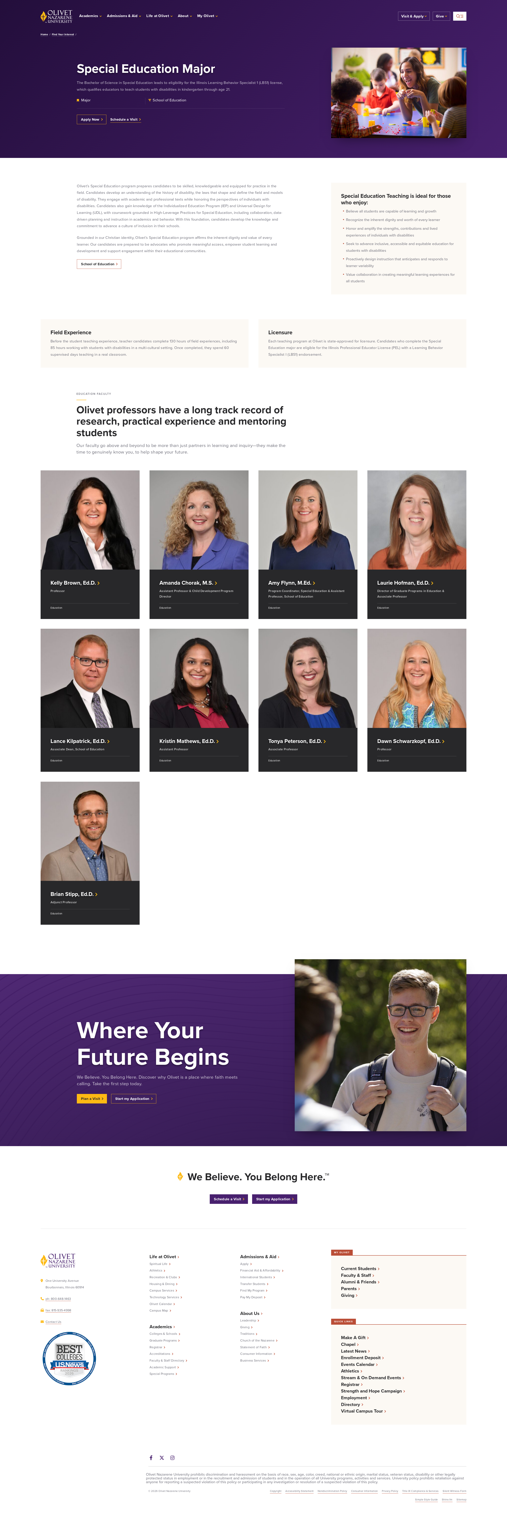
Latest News (354, 1351)
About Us (249, 1313)
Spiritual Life (159, 1264)
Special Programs (162, 1374)
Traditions (247, 1334)
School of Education (97, 264)
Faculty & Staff (356, 1275)
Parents (349, 1288)
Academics (161, 1327)
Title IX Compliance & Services (420, 1491)
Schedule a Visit (123, 119)
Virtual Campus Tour (362, 1411)
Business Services (253, 1361)
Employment (354, 1397)
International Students (256, 1277)
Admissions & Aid (258, 1257)
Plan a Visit (90, 1098)
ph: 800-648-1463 (58, 1298)
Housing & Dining (162, 1284)
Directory (350, 1404)
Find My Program (252, 1291)
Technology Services (164, 1297)
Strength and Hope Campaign (371, 1391)
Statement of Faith (253, 1347)
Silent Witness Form (455, 1491)
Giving (245, 1327)
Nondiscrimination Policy (332, 1491)
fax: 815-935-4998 (58, 1310)
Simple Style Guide (426, 1499)
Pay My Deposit (251, 1297)
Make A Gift (353, 1337)
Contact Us (53, 1322)
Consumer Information (256, 1354)
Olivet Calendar (161, 1304)
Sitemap (461, 1499)
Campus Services (162, 1291)
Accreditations (160, 1354)
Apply (244, 1264)
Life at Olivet (163, 1257)
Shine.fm (447, 1499)
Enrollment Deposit (361, 1357)
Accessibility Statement (299, 1491)
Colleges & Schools (163, 1334)
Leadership (248, 1320)
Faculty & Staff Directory (167, 1361)
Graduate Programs (163, 1341)
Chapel (348, 1344)
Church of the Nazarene (257, 1341)
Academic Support (163, 1367)
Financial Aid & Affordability (260, 1270)
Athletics (156, 1270)
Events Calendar (358, 1364)
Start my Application (132, 1098)
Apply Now (90, 119)
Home (44, 34)
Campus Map (159, 1311)
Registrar (156, 1347)
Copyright (276, 1491)
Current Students (358, 1268)
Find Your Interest (63, 34)
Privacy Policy (390, 1491)
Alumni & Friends (358, 1281)
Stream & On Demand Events (371, 1377)
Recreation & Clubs (163, 1277)
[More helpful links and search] (459, 16)
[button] (207, 16)
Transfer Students (252, 1284)
